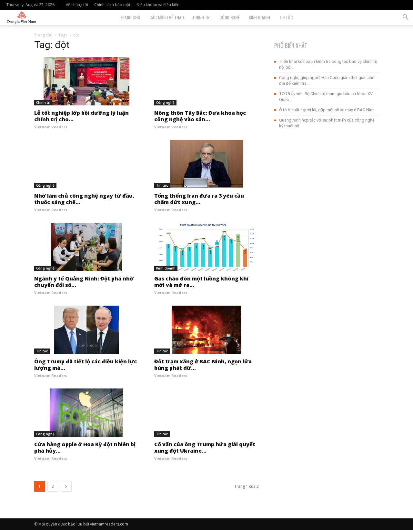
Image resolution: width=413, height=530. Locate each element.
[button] (405, 18)
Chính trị (201, 17)
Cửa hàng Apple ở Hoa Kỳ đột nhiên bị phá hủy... (85, 447)
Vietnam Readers (50, 126)
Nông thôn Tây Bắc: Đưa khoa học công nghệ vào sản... (200, 116)
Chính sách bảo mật (112, 4)
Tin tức (286, 17)
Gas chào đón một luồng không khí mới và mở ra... (201, 282)
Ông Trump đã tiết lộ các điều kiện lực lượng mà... (85, 364)
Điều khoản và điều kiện (157, 4)
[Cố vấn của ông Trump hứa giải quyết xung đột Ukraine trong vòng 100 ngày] (206, 412)
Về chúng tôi (77, 4)
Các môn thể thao (166, 17)
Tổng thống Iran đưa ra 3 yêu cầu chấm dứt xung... (199, 199)
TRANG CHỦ (130, 17)
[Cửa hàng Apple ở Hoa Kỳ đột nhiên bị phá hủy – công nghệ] (86, 412)
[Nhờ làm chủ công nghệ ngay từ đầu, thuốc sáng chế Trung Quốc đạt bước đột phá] (86, 164)
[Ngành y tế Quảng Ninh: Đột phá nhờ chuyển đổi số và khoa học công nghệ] (86, 247)
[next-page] (66, 486)
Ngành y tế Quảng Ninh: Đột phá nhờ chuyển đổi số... (84, 282)
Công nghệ (229, 17)
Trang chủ (43, 35)
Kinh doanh (259, 17)
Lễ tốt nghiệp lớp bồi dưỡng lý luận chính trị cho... (81, 116)
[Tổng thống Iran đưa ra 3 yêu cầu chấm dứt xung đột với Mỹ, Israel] (206, 164)
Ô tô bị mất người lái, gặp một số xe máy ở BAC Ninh (327, 109)
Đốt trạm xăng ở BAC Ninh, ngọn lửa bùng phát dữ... (203, 364)
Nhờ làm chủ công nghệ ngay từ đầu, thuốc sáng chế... (84, 199)
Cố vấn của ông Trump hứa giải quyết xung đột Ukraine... (204, 447)
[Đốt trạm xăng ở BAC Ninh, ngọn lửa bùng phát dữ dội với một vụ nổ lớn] (206, 330)
